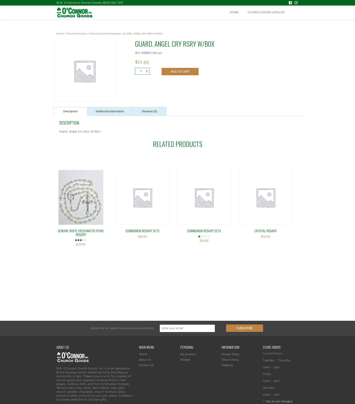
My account (188, 354)
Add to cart (180, 71)
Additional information (110, 111)
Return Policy (230, 359)
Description (70, 111)
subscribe (245, 328)
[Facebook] (290, 3)
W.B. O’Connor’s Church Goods (78, 2)
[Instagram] (296, 3)
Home (234, 12)
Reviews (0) (149, 111)
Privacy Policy (230, 354)
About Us (145, 359)
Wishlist (185, 359)
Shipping (227, 365)
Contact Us (146, 365)
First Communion (77, 33)
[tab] (70, 111)
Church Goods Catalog (266, 12)
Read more (70, 193)
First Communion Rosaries (105, 33)
